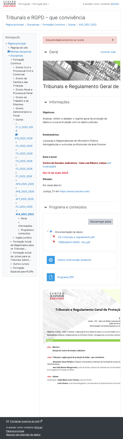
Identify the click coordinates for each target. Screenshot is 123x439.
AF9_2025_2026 (25, 184)
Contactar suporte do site (24, 421)
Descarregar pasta (100, 221)
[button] (46, 52)
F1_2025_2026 (24, 176)
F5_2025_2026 (24, 145)
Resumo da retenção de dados (23, 434)
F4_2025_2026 (24, 153)
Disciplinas (33, 24)
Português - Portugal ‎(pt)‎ (32, 4)
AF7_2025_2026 (24, 199)
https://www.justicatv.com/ (75, 191)
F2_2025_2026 (24, 168)
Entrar (114, 4)
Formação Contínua (54, 24)
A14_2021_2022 (88, 24)
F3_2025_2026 (24, 161)
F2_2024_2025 (24, 206)
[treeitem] (19, 157)
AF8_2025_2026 (25, 191)
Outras (72, 24)
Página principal (15, 24)
